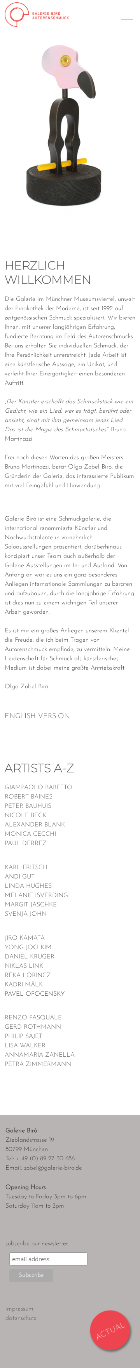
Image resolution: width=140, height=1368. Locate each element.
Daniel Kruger (29, 957)
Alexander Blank (35, 825)
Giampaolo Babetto (38, 788)
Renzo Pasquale (33, 1018)
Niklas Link (24, 966)
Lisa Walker (25, 1046)
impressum (19, 1309)
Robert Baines (28, 797)
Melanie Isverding (36, 895)
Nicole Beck (25, 815)
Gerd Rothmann (33, 1027)
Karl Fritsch (26, 868)
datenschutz (20, 1318)
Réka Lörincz (28, 975)
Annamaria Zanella (40, 1055)
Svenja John (26, 914)
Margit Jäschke (31, 905)
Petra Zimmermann (38, 1064)
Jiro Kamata (25, 938)
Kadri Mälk (24, 985)
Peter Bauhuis (28, 806)
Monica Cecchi (30, 834)
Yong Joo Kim (28, 947)
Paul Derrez (26, 843)
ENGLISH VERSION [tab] (37, 716)
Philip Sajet (23, 1036)
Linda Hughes (28, 886)
